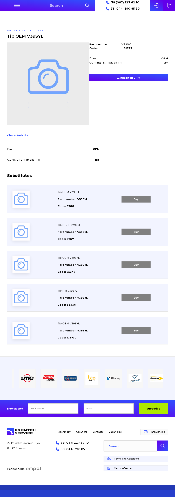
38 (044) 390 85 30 (125, 8)
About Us (81, 431)
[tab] (31, 137)
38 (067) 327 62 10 (125, 2)
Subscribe (153, 408)
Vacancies (115, 431)
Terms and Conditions (127, 458)
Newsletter (15, 408)
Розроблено (16, 468)
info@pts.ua (158, 431)
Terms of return (123, 468)
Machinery (64, 431)
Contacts (98, 431)
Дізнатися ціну (128, 77)
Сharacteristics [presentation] (18, 135)
